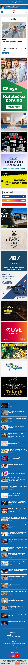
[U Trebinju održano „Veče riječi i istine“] (4, 541)
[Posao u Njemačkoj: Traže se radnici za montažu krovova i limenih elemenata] (4, 503)
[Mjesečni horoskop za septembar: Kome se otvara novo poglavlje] (4, 458)
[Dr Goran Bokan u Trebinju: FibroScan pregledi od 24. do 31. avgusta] (4, 563)
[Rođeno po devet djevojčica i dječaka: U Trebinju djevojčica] (4, 443)
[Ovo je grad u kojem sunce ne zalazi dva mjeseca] (4, 593)
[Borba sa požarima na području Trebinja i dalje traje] (4, 615)
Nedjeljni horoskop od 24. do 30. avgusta (17, 621)
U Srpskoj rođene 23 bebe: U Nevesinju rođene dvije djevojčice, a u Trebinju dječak (16, 554)
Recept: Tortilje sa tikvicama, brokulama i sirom (17, 419)
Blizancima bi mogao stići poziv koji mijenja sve (16, 411)
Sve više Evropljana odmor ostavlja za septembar (16, 426)
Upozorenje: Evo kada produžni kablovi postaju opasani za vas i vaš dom (12, 42)
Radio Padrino (9, 1)
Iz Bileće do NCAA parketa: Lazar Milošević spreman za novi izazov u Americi (17, 569)
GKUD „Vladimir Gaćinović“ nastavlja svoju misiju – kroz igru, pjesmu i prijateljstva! (17, 510)
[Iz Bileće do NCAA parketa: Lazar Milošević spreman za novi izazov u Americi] (4, 571)
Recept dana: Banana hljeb (14, 584)
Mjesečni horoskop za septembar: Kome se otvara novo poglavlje (17, 457)
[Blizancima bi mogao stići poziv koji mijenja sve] (4, 412)
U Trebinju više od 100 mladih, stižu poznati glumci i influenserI (16, 607)
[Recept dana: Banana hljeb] (4, 585)
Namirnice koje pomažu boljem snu (16, 464)
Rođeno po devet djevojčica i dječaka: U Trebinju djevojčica (17, 442)
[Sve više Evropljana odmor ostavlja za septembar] (4, 427)
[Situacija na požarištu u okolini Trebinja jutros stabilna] (4, 488)
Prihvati (17, 663)
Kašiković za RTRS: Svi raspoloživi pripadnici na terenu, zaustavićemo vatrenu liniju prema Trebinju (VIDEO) (16, 435)
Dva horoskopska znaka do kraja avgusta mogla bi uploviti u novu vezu (17, 577)
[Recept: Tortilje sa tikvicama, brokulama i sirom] (4, 420)
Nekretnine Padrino (18, 1)
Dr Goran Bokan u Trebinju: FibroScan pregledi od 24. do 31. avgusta (16, 562)
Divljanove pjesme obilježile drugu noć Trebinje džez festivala (16, 404)
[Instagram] (13, 655)
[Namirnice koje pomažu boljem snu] (4, 466)
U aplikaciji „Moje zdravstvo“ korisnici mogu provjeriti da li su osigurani (16, 599)
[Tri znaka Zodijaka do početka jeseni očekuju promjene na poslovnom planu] (4, 519)
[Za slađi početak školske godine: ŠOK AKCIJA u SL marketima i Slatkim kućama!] (4, 451)
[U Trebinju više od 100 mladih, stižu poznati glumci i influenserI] (4, 608)
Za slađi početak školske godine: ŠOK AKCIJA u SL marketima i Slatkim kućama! (17, 450)
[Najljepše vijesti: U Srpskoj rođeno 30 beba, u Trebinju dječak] (4, 495)
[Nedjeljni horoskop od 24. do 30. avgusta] (4, 623)
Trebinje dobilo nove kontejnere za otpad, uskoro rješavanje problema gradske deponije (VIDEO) (16, 479)
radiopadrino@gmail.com (16, 647)
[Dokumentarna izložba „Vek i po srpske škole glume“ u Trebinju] (4, 549)
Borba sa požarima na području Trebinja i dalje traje (17, 614)
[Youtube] (17, 655)
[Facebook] (9, 655)
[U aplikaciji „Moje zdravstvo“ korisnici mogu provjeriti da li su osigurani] (4, 600)
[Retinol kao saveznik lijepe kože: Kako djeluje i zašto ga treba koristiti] (4, 534)
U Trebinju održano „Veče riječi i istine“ (17, 539)
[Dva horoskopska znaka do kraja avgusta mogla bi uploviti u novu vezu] (4, 578)
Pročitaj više (24, 663)
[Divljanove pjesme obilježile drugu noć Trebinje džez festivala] (4, 405)
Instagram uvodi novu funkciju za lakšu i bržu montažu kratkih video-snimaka (17, 472)
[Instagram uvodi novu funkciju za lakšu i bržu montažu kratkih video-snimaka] (4, 473)
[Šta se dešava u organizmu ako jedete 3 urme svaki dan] (4, 526)
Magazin (4, 39)
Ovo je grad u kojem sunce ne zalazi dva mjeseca (17, 592)
